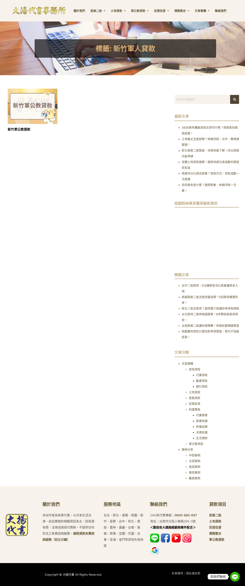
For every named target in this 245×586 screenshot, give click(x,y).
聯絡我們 (220, 11)
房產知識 (202, 421)
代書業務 (202, 415)
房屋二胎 (96, 11)
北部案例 (194, 461)
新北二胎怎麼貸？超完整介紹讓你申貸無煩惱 (210, 308)
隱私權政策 (193, 573)
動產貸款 (202, 381)
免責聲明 (177, 573)
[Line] (235, 577)
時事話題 (202, 426)
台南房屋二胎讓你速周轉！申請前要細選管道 (210, 325)
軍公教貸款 (138, 11)
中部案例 (194, 455)
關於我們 (79, 11)
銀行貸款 (202, 386)
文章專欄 (200, 11)
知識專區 (194, 409)
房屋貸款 (194, 398)
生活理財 (202, 438)
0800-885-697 (186, 515)
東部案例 (194, 472)
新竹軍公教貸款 (19, 129)
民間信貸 (160, 11)
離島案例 (194, 478)
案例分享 (187, 449)
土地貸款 (116, 11)
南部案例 (194, 467)
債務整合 (180, 11)
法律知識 (202, 432)
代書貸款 (202, 375)
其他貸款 (194, 369)
